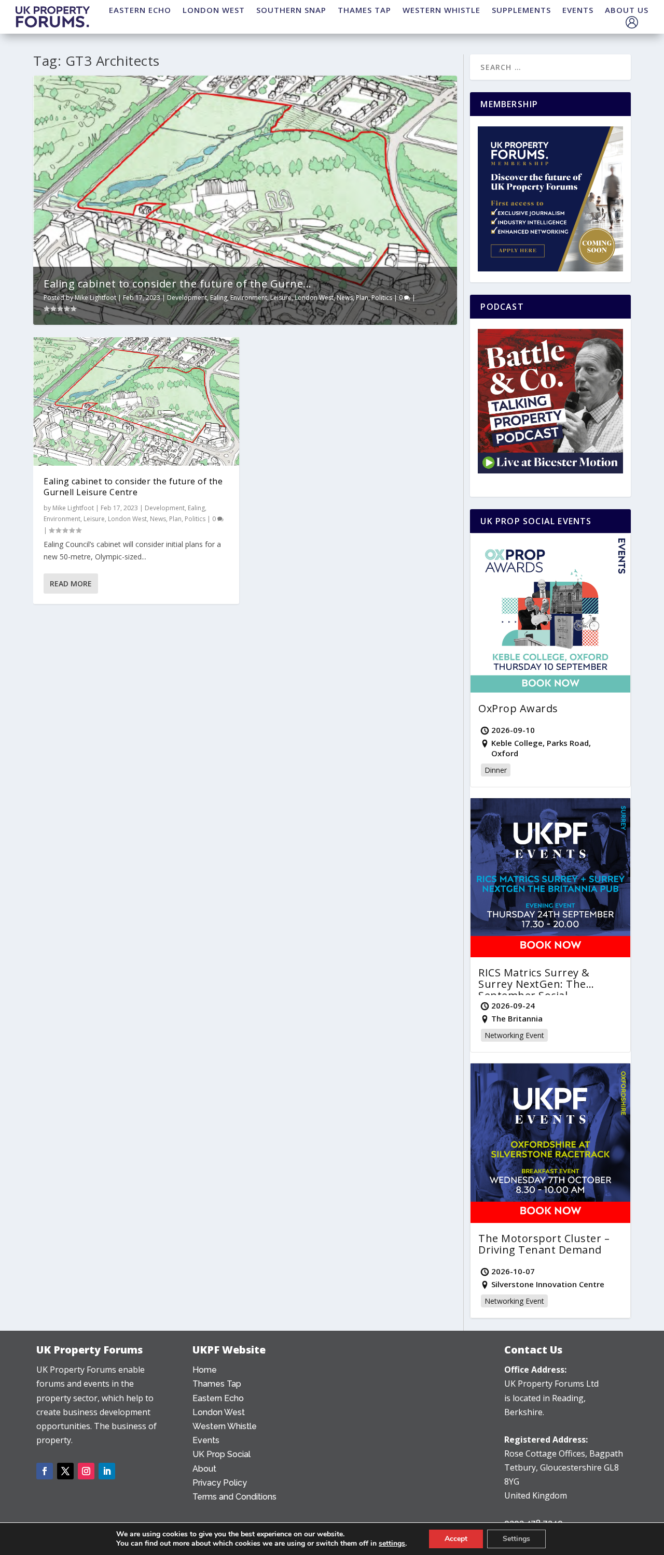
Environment (248, 297)
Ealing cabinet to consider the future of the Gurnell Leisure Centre (133, 487)
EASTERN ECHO (140, 10)
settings (392, 1543)
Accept (456, 1539)
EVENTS (577, 10)
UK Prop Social (221, 1454)
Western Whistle (224, 1426)
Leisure (281, 297)
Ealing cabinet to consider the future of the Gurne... (178, 284)
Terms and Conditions (234, 1497)
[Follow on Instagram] (86, 1471)
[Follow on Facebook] (44, 1471)
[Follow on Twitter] (65, 1471)
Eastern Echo (218, 1398)
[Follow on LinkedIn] (107, 1471)
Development (187, 297)
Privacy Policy (219, 1483)
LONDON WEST (214, 10)
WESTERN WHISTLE (441, 10)
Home (204, 1370)
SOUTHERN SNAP (291, 10)
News (345, 297)
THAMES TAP (364, 10)
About (204, 1469)
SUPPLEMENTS (521, 10)
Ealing (218, 297)
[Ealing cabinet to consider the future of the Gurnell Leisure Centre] (136, 401)
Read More (71, 583)
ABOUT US (626, 10)
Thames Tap (216, 1384)
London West (314, 297)
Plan (362, 297)
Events (205, 1440)
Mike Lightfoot (95, 297)
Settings (516, 1539)
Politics (381, 297)
